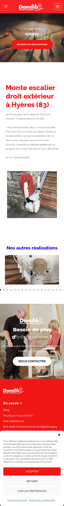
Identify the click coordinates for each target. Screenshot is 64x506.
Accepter (32, 471)
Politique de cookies (17, 500)
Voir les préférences (32, 491)
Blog (6, 410)
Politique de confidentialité (42, 500)
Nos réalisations (13, 421)
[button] (59, 434)
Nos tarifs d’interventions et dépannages (30, 426)
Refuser (32, 481)
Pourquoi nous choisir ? (18, 415)
